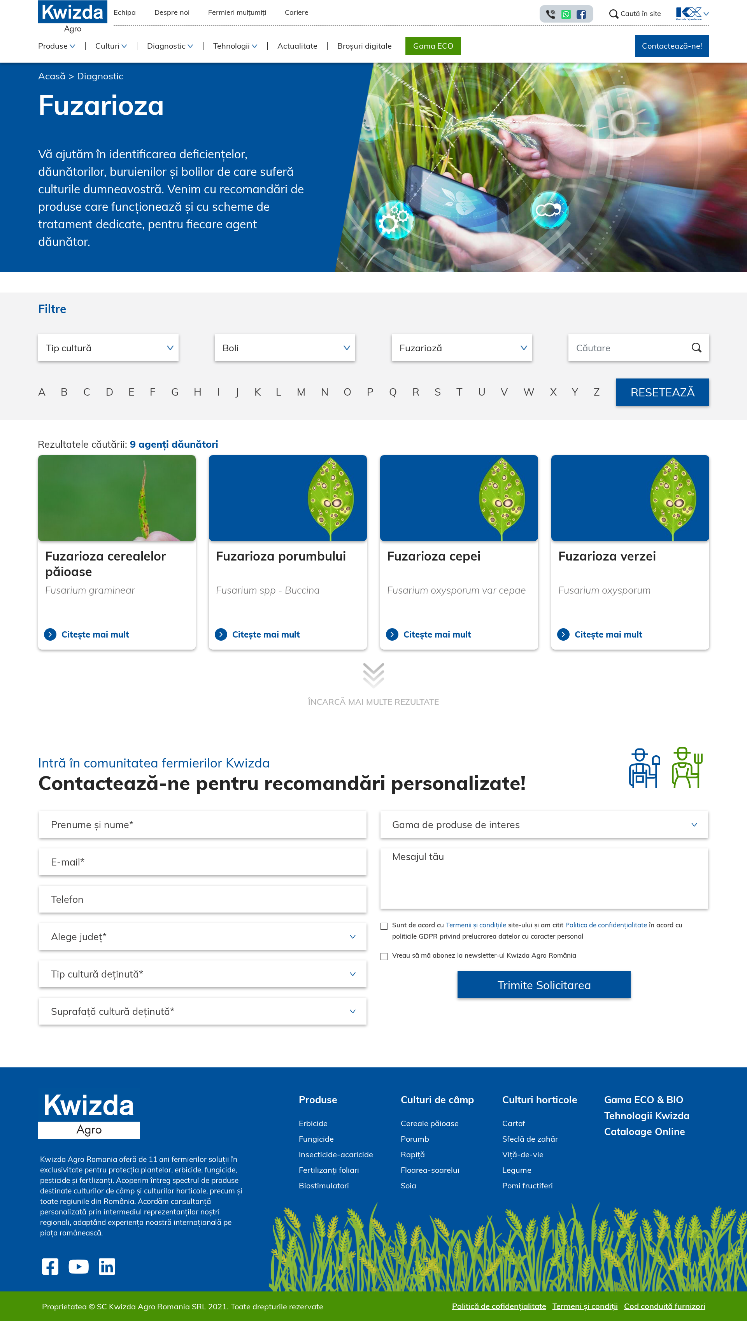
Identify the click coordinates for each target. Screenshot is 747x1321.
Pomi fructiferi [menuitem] (527, 1185)
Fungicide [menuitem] (316, 1139)
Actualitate (297, 46)
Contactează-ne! (672, 46)
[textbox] (108, 348)
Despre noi (171, 12)
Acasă (51, 76)
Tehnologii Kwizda (646, 1115)
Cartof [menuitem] (513, 1123)
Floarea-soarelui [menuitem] (430, 1170)
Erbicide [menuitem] (313, 1123)
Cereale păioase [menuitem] (430, 1123)
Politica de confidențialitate (606, 925)
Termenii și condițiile (476, 925)
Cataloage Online (644, 1131)
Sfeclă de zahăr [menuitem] (530, 1139)
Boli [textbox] (231, 348)
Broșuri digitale (364, 46)
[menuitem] (684, 14)
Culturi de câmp (437, 1099)
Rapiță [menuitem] (413, 1154)
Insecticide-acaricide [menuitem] (336, 1154)
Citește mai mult (95, 634)
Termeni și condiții (585, 1306)
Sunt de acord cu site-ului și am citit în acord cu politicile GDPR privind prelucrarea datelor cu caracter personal (537, 930)
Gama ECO (433, 46)
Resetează (663, 392)
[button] (705, 14)
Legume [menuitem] (516, 1170)
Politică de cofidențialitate (499, 1306)
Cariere (297, 12)
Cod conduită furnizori (664, 1306)
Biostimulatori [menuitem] (324, 1185)
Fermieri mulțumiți (237, 12)
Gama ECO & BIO (644, 1099)
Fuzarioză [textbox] (421, 348)
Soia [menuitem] (408, 1185)
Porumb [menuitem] (415, 1139)
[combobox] (108, 347)
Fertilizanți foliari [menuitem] (329, 1170)
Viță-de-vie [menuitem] (523, 1154)
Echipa (125, 12)
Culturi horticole (539, 1099)
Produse (318, 1099)
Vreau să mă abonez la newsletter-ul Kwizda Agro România (484, 955)
